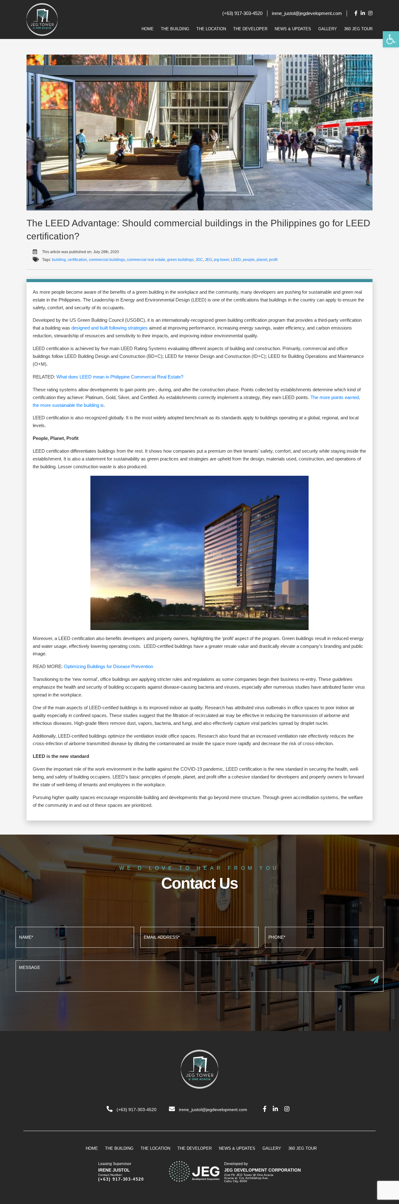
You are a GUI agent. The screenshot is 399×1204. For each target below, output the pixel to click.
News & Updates (293, 28)
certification (77, 260)
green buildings (180, 260)
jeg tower (221, 260)
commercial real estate (146, 260)
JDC (199, 260)
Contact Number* (324, 936)
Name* (75, 936)
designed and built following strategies (109, 327)
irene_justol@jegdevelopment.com (307, 13)
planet (262, 260)
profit (273, 260)
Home (148, 28)
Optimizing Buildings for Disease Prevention (108, 666)
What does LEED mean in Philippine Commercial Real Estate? (119, 376)
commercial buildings (107, 260)
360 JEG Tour (358, 28)
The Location (211, 28)
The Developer (250, 28)
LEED (236, 260)
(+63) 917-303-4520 (242, 13)
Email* (199, 936)
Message (199, 975)
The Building (175, 28)
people (249, 260)
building (59, 260)
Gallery (327, 28)
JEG (208, 260)
